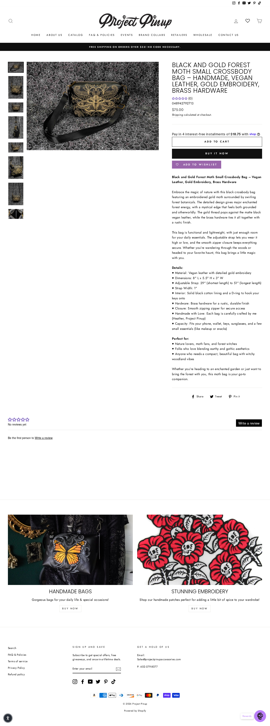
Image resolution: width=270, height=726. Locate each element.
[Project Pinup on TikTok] (113, 681)
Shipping (177, 115)
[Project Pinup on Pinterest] (105, 681)
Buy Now (70, 608)
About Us (54, 35)
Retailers (179, 35)
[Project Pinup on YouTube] (90, 681)
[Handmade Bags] (70, 550)
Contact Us (228, 35)
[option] (135, 47)
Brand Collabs (152, 35)
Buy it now (217, 153)
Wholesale (202, 35)
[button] (8, 718)
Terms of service (17, 661)
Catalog (75, 35)
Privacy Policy (16, 668)
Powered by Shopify (135, 711)
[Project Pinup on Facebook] (82, 681)
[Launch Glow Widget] (260, 716)
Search (12, 648)
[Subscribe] (118, 669)
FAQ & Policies (102, 35)
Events (127, 35)
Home (36, 35)
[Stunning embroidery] (199, 550)
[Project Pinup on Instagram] (75, 681)
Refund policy (16, 674)
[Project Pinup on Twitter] (98, 681)
